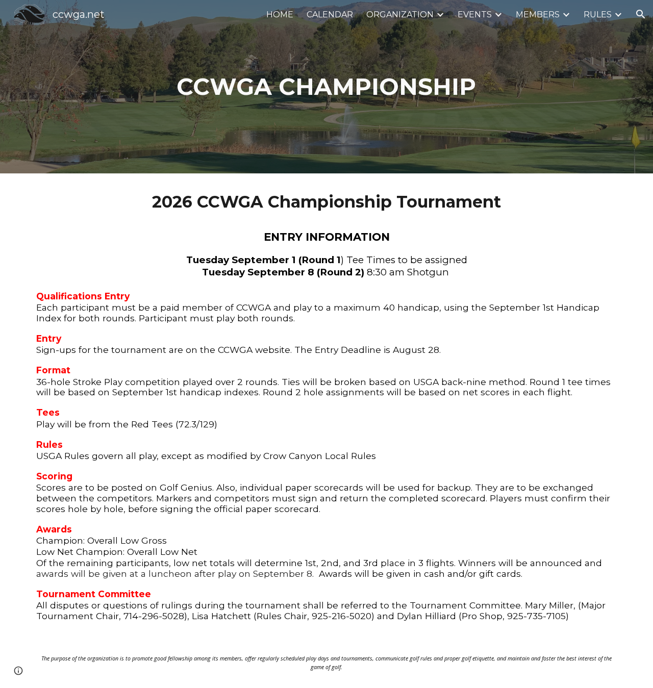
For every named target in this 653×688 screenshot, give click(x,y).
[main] (326, 87)
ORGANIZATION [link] (400, 14)
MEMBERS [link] (538, 14)
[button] (641, 14)
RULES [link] (598, 14)
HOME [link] (279, 14)
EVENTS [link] (475, 14)
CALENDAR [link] (330, 14)
